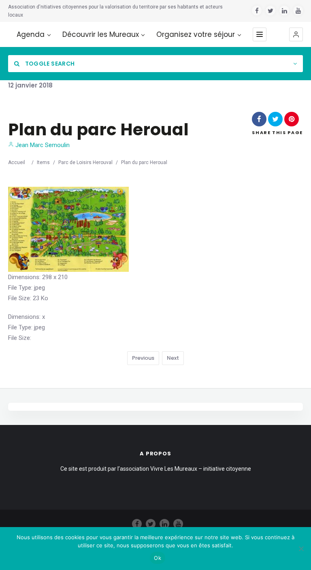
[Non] (301, 548)
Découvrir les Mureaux (100, 34)
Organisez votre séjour (195, 34)
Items (43, 162)
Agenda (31, 34)
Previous (143, 358)
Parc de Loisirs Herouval (85, 162)
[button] (296, 34)
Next (173, 358)
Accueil (16, 162)
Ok (157, 558)
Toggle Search (49, 64)
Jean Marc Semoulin (42, 145)
